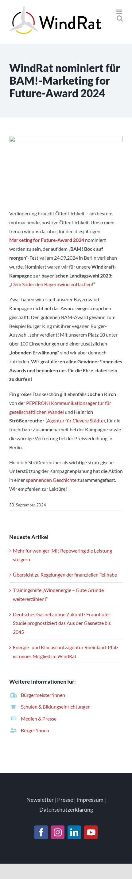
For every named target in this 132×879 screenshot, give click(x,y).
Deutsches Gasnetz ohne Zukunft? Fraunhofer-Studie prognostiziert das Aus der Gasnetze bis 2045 (62, 623)
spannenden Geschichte (50, 480)
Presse (65, 799)
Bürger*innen (35, 730)
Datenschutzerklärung (66, 809)
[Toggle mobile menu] (119, 12)
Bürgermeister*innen (43, 695)
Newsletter (40, 799)
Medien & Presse (38, 718)
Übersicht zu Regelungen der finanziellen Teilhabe (65, 574)
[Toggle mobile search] (120, 18)
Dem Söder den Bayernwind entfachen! (52, 284)
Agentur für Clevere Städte (75, 420)
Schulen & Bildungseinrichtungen (56, 706)
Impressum (89, 799)
